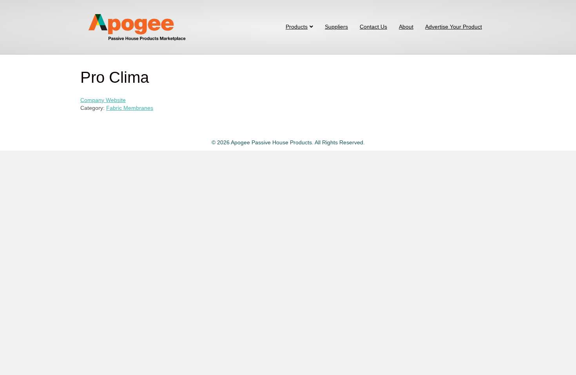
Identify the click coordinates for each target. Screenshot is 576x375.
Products (297, 27)
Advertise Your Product (453, 27)
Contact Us (373, 27)
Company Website (103, 100)
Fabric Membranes (129, 108)
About (406, 27)
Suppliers (336, 27)
